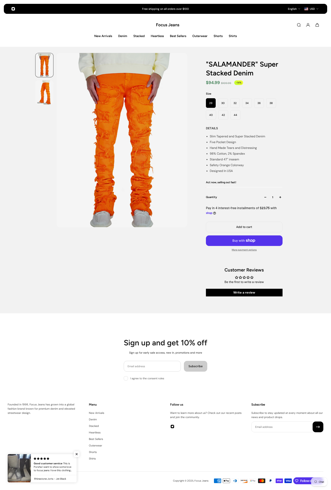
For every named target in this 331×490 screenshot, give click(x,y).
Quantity (211, 197)
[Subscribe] (318, 427)
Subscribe (195, 366)
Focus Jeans (165, 24)
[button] (76, 454)
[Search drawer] (298, 25)
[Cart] (317, 25)
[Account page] (308, 25)
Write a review (244, 292)
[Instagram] (13, 9)
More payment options (244, 249)
